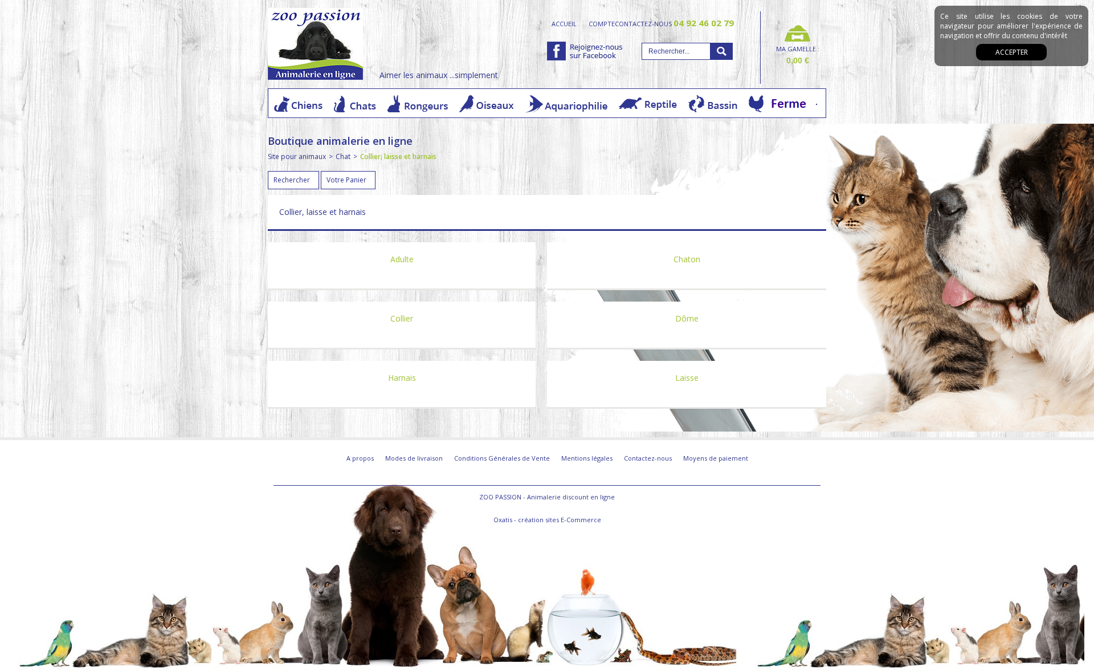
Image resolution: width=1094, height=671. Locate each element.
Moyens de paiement (715, 458)
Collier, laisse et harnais (398, 156)
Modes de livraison (414, 458)
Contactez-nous (648, 458)
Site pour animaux (297, 156)
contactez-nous (674, 23)
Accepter (1011, 52)
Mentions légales (587, 458)
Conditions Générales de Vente (502, 458)
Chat (343, 156)
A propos (360, 458)
